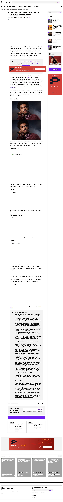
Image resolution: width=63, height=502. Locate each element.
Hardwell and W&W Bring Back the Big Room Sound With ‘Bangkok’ (57, 26)
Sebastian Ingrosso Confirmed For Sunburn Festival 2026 (57, 40)
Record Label (35, 474)
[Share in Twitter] (41, 403)
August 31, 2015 (26, 65)
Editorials (8, 9)
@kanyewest (33, 61)
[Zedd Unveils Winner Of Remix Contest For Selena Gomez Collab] (8, 467)
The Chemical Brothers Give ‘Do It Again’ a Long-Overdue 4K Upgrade (57, 33)
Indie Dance (37, 472)
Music (54, 35)
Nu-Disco (41, 472)
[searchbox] (33, 2)
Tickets (57, 474)
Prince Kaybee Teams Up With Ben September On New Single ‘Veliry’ (57, 46)
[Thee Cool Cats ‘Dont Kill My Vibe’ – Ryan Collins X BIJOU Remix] (39, 467)
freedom (28, 77)
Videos (19, 474)
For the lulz (15, 17)
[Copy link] (44, 403)
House (34, 472)
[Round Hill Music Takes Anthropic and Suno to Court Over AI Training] (50, 21)
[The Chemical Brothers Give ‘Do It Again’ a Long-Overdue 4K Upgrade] (50, 34)
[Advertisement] (55, 84)
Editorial (5, 9)
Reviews (41, 474)
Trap (59, 474)
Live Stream (38, 427)
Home (2, 9)
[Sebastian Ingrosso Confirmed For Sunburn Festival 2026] (50, 41)
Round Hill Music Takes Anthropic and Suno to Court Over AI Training (57, 20)
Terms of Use (43, 492)
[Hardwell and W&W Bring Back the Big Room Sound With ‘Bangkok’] (50, 27)
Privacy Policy (38, 492)
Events (57, 472)
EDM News (54, 28)
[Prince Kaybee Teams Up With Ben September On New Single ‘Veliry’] (50, 47)
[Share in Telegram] (42, 403)
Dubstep (20, 426)
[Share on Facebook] (39, 403)
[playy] (27, 69)
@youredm (54, 53)
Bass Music (16, 426)
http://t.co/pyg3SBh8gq (32, 63)
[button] (1, 6)
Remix (38, 474)
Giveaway (53, 474)
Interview (11, 474)
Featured (35, 427)
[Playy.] (31, 444)
